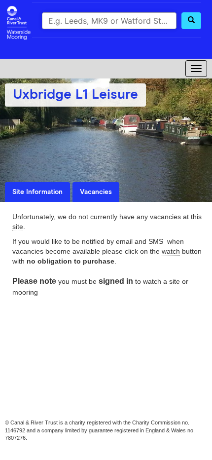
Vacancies (96, 192)
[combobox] (109, 21)
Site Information (37, 192)
